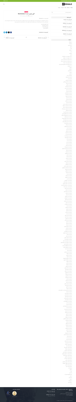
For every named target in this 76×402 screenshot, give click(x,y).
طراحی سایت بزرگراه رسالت (68, 123)
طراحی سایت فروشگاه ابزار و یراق (67, 245)
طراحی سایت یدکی (69, 339)
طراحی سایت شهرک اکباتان (68, 226)
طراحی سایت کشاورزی (68, 275)
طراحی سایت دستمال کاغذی (68, 191)
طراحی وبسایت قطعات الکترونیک (67, 363)
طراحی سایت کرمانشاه (69, 274)
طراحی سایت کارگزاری (69, 266)
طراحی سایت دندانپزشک (68, 196)
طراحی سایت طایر (69, 234)
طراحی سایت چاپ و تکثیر (68, 161)
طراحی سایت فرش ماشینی (68, 237)
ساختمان (70, 69)
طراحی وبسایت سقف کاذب (68, 358)
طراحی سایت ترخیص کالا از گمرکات (67, 148)
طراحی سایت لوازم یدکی (68, 299)
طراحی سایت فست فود (68, 248)
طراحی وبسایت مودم (69, 366)
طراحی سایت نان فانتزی (68, 312)
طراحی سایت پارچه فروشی (68, 126)
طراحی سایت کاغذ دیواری (68, 267)
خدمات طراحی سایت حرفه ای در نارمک (66, 61)
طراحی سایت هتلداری (69, 320)
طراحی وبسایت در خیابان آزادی (67, 352)
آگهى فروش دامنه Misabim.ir (67, 34)
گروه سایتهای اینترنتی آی (68, 374)
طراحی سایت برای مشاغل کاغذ (67, 120)
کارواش (71, 369)
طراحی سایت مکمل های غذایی (67, 306)
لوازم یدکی (70, 377)
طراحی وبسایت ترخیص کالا (68, 347)
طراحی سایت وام (69, 336)
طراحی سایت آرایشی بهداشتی (67, 81)
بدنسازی (70, 50)
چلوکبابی (70, 53)
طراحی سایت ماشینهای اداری (68, 301)
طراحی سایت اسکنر (69, 91)
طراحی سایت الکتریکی (68, 94)
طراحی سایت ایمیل (69, 102)
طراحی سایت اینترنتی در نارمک (67, 107)
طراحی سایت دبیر (69, 178)
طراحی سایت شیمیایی (68, 229)
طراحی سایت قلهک (69, 261)
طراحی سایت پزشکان (69, 131)
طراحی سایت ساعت (69, 213)
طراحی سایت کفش (69, 279)
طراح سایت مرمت (69, 75)
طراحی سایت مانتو (69, 302)
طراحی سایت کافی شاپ (68, 269)
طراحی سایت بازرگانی (69, 110)
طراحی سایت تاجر (69, 139)
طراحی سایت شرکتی (69, 221)
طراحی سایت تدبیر (69, 142)
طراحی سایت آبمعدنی (69, 80)
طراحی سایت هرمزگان (69, 323)
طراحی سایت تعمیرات (69, 151)
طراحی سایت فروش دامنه (68, 239)
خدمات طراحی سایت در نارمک (67, 62)
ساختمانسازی (70, 70)
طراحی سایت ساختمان (68, 212)
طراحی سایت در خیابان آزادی (68, 182)
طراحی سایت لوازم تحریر (68, 293)
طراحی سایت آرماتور (69, 83)
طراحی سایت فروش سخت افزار (67, 240)
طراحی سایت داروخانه (69, 175)
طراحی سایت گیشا (69, 288)
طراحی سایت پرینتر (69, 129)
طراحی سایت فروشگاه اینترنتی (67, 247)
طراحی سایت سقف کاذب (68, 217)
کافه (71, 371)
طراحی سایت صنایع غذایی (68, 231)
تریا (71, 51)
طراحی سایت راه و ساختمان (68, 201)
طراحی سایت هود (69, 331)
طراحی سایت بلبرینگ (69, 124)
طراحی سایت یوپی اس (68, 342)
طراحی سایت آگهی (69, 85)
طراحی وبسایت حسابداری (68, 350)
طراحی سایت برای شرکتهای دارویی (67, 113)
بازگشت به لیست (26, 37)
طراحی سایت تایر (69, 140)
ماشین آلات (70, 380)
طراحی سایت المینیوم (69, 96)
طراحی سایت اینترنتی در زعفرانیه (67, 105)
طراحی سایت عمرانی (69, 236)
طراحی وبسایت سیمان (68, 360)
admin (27, 15)
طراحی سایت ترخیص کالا (68, 147)
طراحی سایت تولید (69, 156)
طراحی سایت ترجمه (69, 143)
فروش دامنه (70, 368)
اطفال (71, 46)
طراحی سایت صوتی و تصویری (67, 232)
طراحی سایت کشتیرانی (68, 277)
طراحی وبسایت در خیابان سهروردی (67, 353)
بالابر (71, 48)
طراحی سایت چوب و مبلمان (68, 166)
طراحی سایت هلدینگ (69, 325)
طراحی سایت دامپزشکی (68, 177)
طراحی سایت (70, 78)
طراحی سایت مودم (69, 307)
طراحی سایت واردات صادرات (68, 334)
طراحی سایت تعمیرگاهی (68, 153)
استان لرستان (70, 45)
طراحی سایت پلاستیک (68, 132)
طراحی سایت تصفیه (69, 150)
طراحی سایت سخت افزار (68, 215)
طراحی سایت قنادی (69, 263)
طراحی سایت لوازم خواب (68, 296)
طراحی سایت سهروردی (68, 218)
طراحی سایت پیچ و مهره (68, 137)
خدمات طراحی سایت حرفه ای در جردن (66, 59)
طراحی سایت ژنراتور (69, 210)
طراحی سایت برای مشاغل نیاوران (67, 121)
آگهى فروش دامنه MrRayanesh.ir (67, 30)
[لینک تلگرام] (4, 1)
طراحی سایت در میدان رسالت (68, 186)
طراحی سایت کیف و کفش (68, 283)
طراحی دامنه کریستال (69, 77)
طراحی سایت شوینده (69, 228)
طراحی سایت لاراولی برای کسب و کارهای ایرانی (65, 290)
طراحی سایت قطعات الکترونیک (67, 258)
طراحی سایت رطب (69, 205)
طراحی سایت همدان (69, 326)
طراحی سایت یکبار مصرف (68, 341)
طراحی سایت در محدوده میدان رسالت (66, 185)
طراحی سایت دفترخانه (69, 193)
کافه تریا (70, 372)
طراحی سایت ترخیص (69, 145)
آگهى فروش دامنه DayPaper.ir (67, 23)
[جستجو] (4, 4)
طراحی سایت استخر (69, 89)
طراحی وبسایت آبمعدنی (68, 344)
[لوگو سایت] (67, 4)
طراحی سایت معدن (69, 304)
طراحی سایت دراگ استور (68, 188)
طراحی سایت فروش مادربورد (68, 244)
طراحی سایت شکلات (69, 223)
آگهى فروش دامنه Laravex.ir (68, 19)
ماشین (71, 379)
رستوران (70, 67)
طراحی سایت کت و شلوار (68, 271)
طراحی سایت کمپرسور (69, 280)
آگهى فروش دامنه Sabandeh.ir (67, 26)
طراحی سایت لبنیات (69, 291)
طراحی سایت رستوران (69, 202)
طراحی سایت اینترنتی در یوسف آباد (67, 108)
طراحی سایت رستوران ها (68, 204)
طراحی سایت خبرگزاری (68, 170)
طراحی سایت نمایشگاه (68, 317)
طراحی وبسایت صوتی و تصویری (67, 361)
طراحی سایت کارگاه (69, 264)
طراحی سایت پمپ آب (69, 134)
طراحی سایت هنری (69, 329)
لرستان (71, 376)
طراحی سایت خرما (69, 174)
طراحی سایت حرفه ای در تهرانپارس (67, 167)
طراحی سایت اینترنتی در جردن (67, 104)
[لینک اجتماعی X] (6, 1)
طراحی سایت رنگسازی (69, 207)
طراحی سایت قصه (69, 256)
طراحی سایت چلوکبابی (68, 164)
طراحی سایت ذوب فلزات (68, 199)
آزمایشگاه (70, 42)
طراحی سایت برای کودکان (68, 116)
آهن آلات (70, 43)
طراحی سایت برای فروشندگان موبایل (67, 115)
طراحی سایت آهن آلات (68, 86)
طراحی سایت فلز (69, 250)
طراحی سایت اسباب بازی (68, 88)
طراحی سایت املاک (69, 99)
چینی (71, 54)
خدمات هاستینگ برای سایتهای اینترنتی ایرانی (65, 64)
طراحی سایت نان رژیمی (68, 310)
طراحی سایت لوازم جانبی (68, 294)
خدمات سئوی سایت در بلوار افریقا (67, 56)
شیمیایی (70, 73)
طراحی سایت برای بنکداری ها (68, 112)
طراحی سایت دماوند (69, 194)
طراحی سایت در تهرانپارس (68, 180)
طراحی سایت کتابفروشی (68, 272)
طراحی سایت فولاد (69, 253)
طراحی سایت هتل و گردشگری (67, 318)
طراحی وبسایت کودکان (68, 364)
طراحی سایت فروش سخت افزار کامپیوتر (66, 242)
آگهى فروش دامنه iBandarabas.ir (43, 32)
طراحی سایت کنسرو (69, 282)
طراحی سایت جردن (69, 159)
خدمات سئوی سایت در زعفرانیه (67, 58)
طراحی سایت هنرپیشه (69, 328)
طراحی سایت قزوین (69, 255)
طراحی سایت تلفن (69, 155)
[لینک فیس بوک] (7, 1)
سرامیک (70, 72)
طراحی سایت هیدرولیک (68, 333)
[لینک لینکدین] (5, 1)
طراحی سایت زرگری (69, 209)
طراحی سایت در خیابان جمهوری (67, 183)
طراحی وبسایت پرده (69, 345)
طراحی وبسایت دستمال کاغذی (67, 355)
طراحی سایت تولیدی (69, 158)
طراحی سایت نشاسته (69, 315)
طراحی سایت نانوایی (69, 314)
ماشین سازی (70, 382)
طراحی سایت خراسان (69, 172)
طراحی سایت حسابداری (68, 169)
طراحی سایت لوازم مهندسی (68, 298)
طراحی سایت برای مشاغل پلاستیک (67, 118)
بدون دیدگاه (66, 24)
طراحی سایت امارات (69, 97)
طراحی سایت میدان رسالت (68, 309)
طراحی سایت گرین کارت (68, 285)
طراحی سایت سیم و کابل (68, 220)
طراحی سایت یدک (69, 337)
